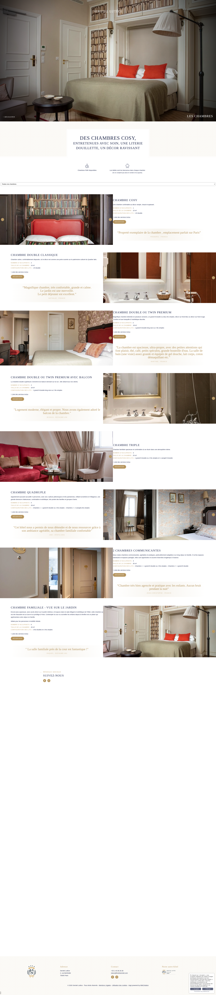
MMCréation (144, 985)
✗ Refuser (208, 989)
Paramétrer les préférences (201, 991)
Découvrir (9, 117)
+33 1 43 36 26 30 (117, 971)
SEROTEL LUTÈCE (108, 11)
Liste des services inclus (121, 217)
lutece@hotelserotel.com (119, 973)
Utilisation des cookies (119, 985)
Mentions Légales (105, 985)
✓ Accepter (195, 989)
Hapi (130, 985)
